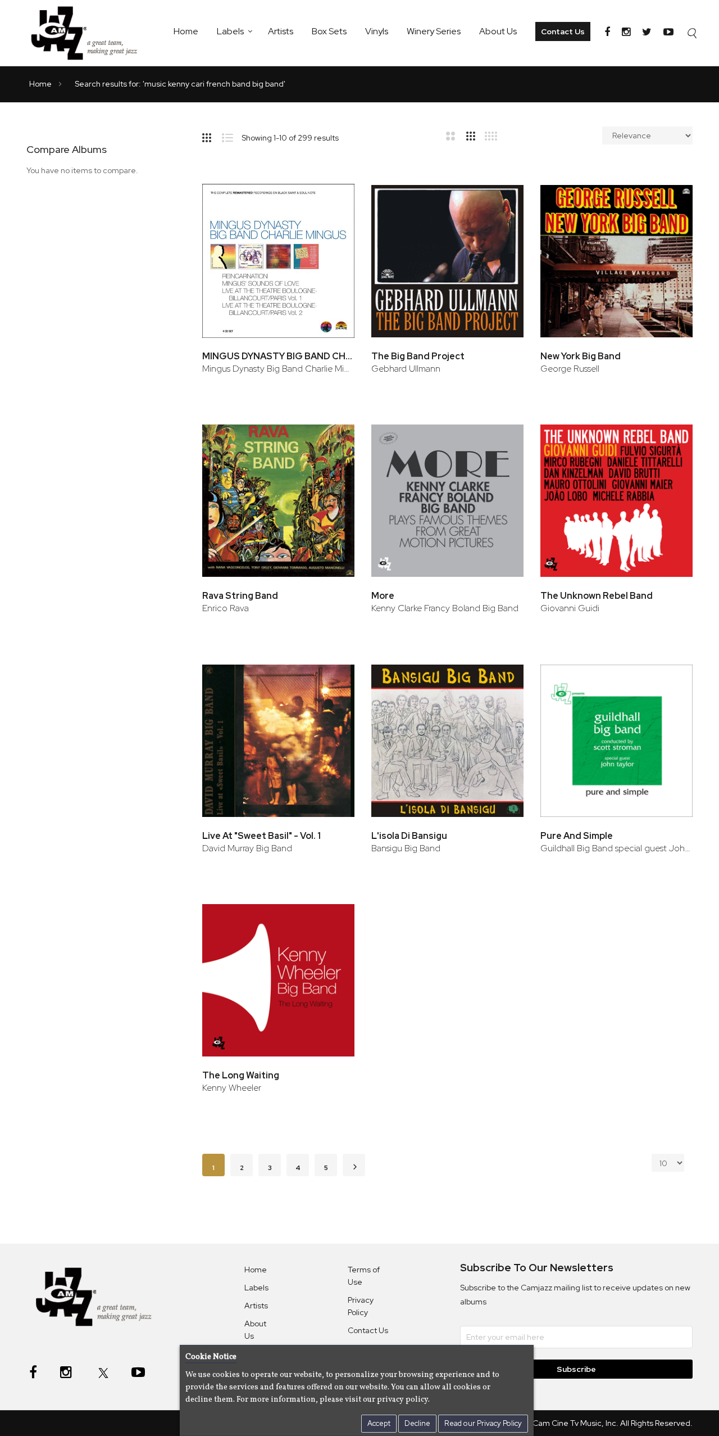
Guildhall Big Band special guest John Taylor (616, 848)
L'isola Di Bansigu (409, 836)
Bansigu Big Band (405, 848)
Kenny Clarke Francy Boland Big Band (444, 608)
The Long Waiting (240, 1075)
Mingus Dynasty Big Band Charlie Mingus (278, 368)
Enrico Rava (225, 608)
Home (186, 31)
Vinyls (376, 31)
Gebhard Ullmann (405, 368)
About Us (498, 31)
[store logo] (89, 33)
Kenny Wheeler (231, 1088)
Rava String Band (240, 596)
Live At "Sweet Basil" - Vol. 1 (261, 836)
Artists (280, 31)
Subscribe (576, 1369)
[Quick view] (330, 238)
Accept (378, 1423)
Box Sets (329, 31)
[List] (232, 135)
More (382, 596)
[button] (330, 201)
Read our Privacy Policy (483, 1423)
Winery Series (434, 31)
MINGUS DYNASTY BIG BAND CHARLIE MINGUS (278, 356)
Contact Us (563, 31)
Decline (417, 1423)
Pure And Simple (576, 836)
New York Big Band (580, 356)
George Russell (569, 368)
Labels (230, 31)
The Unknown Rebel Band (596, 596)
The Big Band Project (418, 356)
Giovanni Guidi (569, 608)
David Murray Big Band (247, 848)
